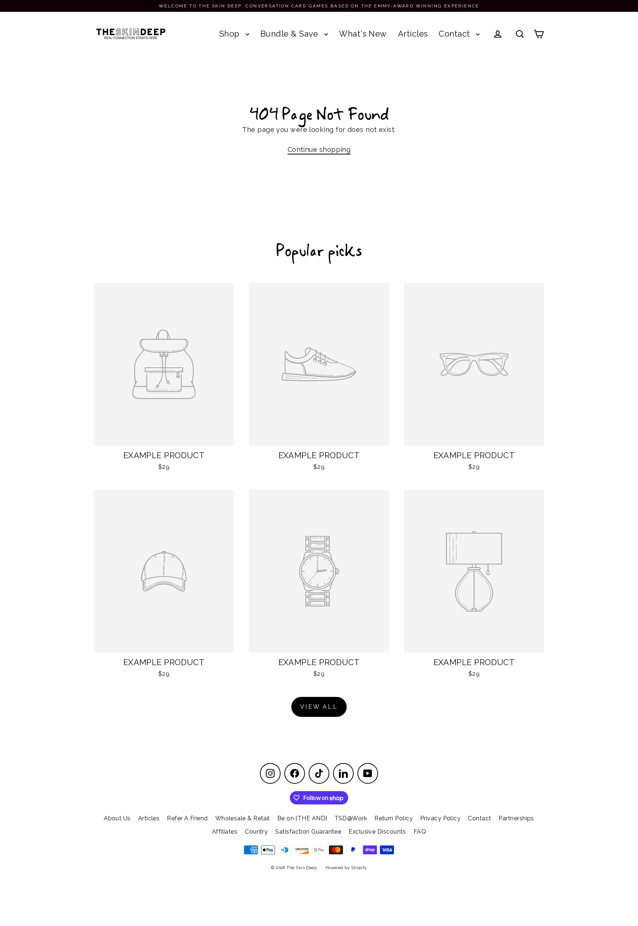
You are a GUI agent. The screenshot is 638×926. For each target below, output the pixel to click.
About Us (117, 818)
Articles (413, 33)
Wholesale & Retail (242, 818)
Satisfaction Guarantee (308, 831)
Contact (455, 33)
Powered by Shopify (346, 867)
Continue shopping (319, 149)
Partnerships (516, 818)
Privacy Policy (440, 818)
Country (256, 831)
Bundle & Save (290, 33)
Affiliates (225, 831)
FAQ (420, 831)
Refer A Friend (187, 818)
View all (319, 706)
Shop (230, 33)
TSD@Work (351, 818)
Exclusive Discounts (377, 831)
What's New (363, 33)
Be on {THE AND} (302, 818)
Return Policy (393, 818)
